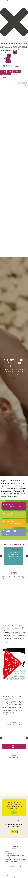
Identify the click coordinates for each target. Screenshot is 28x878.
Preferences (17, 71)
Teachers (10, 522)
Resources (11, 531)
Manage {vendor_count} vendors (12, 66)
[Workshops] (4, 504)
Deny (9, 71)
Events (9, 514)
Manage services (7, 65)
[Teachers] (4, 521)
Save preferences (6, 74)
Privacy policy (6, 77)
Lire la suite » (5, 642)
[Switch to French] (25, 85)
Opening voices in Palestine (11, 698)
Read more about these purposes (12, 68)
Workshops (11, 505)
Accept (3, 71)
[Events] (4, 514)
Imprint (5, 79)
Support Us (14, 821)
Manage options (7, 63)
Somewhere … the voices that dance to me (13, 628)
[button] (14, 22)
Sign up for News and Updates (14, 803)
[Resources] (4, 531)
